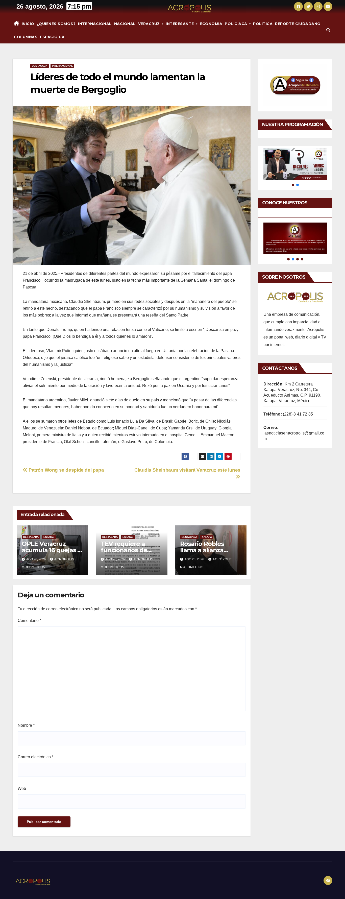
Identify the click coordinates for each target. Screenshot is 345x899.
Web (22, 788)
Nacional (125, 23)
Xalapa (207, 537)
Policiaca (236, 23)
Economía (211, 23)
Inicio (28, 23)
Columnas (25, 37)
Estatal (48, 537)
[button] (328, 30)
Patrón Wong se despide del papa (66, 470)
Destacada (39, 65)
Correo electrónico (35, 757)
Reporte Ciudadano (298, 23)
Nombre (26, 725)
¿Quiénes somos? (56, 23)
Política (263, 23)
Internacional (95, 23)
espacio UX (52, 37)
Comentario (29, 620)
